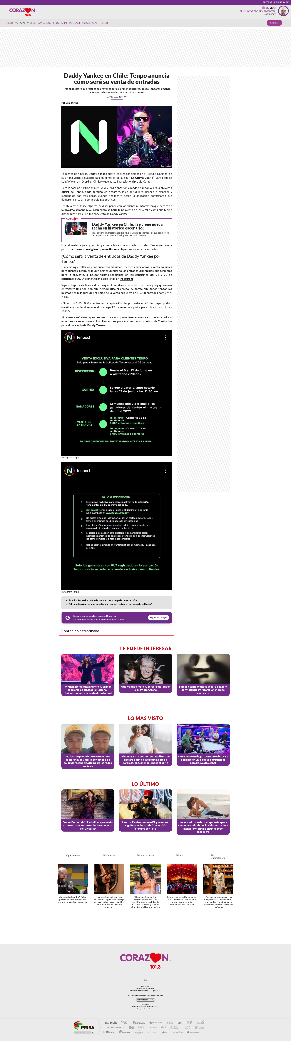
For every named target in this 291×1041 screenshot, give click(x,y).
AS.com (178, 1023)
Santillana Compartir (155, 1023)
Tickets (104, 22)
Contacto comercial (145, 1000)
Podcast (74, 22)
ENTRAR (268, 2)
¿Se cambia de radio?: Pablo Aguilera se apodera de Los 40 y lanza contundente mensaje (73, 899)
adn (188, 1023)
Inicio (9, 22)
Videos (31, 22)
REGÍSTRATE (281, 2)
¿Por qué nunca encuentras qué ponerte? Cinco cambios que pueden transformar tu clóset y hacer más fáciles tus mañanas (218, 902)
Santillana (139, 1023)
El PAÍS (111, 1023)
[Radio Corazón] (22, 12)
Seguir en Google (158, 617)
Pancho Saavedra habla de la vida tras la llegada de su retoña (103, 600)
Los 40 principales (125, 1023)
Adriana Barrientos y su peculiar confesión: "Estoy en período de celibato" (110, 603)
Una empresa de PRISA (84, 1025)
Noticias (20, 22)
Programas (60, 22)
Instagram (126, 278)
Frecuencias (89, 22)
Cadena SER (168, 1023)
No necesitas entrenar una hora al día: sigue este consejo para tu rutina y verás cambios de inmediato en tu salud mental (109, 902)
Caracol (199, 1023)
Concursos (44, 22)
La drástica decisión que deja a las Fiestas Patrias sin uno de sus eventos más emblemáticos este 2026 (182, 901)
